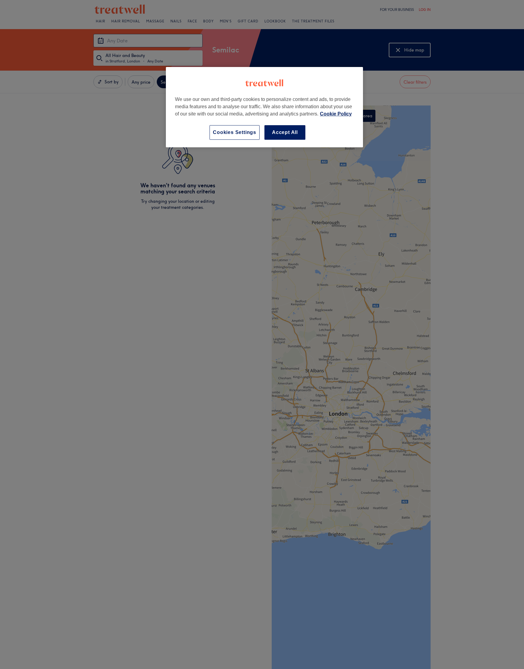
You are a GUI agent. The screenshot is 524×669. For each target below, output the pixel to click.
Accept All (285, 132)
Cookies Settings (234, 132)
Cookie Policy (336, 113)
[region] (264, 107)
